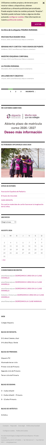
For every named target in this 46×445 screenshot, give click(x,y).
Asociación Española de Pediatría (13, 191)
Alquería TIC (5, 358)
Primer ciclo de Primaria (10, 367)
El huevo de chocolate (9, 196)
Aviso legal (21, 426)
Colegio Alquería (7, 323)
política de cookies (15, 20)
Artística (4, 415)
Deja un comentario (28, 39)
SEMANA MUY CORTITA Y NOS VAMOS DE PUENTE (22, 47)
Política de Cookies (22, 431)
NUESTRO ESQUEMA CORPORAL (14, 56)
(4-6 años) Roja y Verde (9, 343)
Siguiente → (31, 91)
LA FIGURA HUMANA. (10, 66)
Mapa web (13, 426)
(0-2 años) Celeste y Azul (10, 338)
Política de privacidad (33, 426)
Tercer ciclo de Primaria (10, 375)
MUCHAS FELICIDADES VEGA (13, 37)
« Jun (3, 260)
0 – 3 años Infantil (7, 391)
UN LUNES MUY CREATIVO (12, 76)
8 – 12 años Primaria (8, 399)
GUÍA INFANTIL (7, 200)
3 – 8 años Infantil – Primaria (11, 395)
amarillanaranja (16, 39)
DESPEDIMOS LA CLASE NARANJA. (28, 301)
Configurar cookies (9, 431)
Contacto (6, 426)
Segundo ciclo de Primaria (10, 371)
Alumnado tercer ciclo (9, 362)
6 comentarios (27, 69)
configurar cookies (16, 17)
